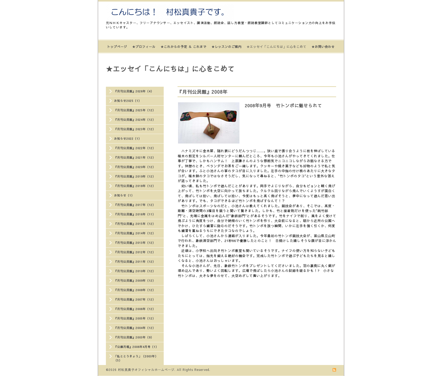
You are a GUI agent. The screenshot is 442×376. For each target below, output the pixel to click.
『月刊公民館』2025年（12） (135, 110)
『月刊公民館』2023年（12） (135, 129)
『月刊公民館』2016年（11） (135, 214)
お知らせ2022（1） (127, 138)
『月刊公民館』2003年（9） (134, 337)
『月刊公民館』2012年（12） (135, 252)
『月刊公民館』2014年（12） (135, 233)
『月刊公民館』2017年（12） (135, 205)
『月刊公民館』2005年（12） (135, 318)
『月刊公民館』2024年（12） (135, 119)
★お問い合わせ (323, 47)
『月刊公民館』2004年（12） (135, 328)
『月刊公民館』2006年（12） (135, 309)
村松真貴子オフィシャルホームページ (146, 370)
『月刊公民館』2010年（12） (135, 271)
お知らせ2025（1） (127, 101)
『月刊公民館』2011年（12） (135, 261)
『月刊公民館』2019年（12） (135, 176)
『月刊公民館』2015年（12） (135, 224)
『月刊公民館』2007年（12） (135, 299)
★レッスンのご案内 (226, 47)
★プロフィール (144, 47)
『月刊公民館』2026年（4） (134, 91)
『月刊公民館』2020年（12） (135, 167)
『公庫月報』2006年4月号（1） (136, 347)
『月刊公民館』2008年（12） (135, 290)
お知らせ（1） (124, 195)
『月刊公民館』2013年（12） (135, 243)
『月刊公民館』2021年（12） (135, 157)
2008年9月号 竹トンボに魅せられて (283, 105)
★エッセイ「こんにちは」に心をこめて (276, 47)
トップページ (117, 47)
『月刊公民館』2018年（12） (135, 186)
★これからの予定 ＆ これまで (183, 47)
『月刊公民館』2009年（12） (135, 280)
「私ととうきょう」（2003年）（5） (136, 358)
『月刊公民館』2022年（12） (135, 148)
